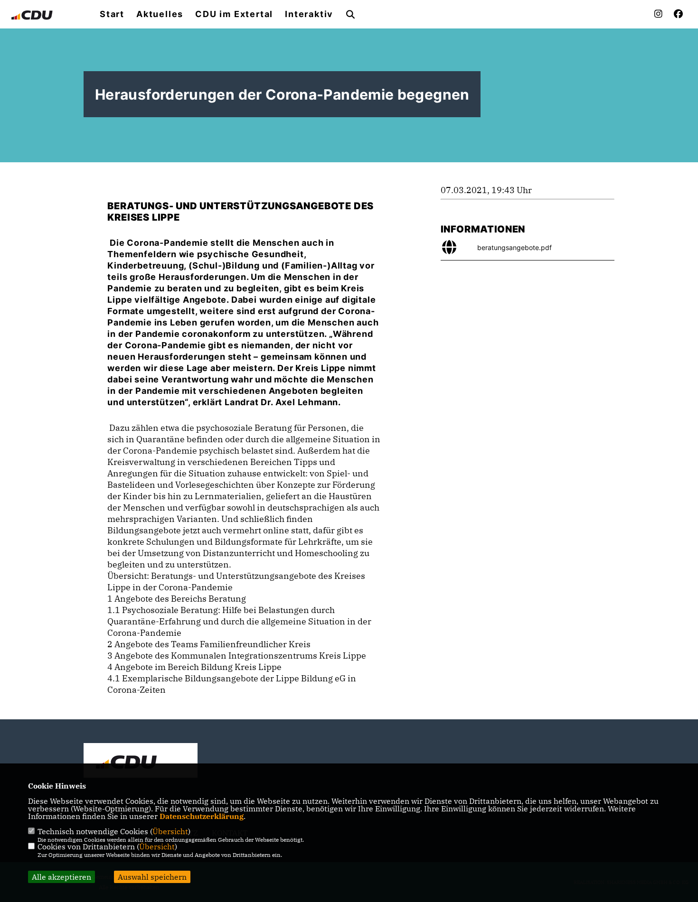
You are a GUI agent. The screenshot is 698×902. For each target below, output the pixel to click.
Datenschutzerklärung (202, 816)
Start (112, 14)
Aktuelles (159, 14)
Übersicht (170, 831)
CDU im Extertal (234, 14)
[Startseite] (140, 762)
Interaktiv (309, 14)
